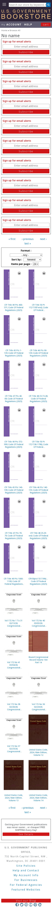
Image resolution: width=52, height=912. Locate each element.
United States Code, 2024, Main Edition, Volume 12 (38, 752)
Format (26, 250)
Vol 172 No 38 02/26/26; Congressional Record (13, 707)
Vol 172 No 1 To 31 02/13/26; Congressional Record (13, 623)
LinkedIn (40, 904)
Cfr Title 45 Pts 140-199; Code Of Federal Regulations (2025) (13, 490)
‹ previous (28, 239)
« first (12, 239)
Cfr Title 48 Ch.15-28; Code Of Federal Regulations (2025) (38, 399)
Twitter (21, 904)
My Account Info (26, 875)
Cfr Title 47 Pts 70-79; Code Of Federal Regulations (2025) (14, 536)
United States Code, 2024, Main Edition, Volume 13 (13, 798)
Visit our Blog (26, 900)
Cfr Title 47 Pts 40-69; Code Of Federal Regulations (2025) (14, 399)
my (11, 24)
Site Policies (25, 865)
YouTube (30, 904)
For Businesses (26, 880)
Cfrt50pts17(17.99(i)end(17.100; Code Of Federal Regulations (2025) (38, 581)
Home (4, 30)
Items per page (21, 264)
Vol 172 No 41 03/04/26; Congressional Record (13, 665)
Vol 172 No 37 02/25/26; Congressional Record (13, 749)
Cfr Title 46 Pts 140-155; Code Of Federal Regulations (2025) (38, 490)
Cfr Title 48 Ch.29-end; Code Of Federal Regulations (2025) (38, 536)
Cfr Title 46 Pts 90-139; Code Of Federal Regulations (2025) (38, 353)
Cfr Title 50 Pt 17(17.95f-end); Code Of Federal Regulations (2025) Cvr (38, 307)
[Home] (26, 18)
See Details (26, 834)
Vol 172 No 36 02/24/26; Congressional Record (38, 707)
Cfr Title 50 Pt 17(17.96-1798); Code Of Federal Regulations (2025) (38, 444)
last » (27, 243)
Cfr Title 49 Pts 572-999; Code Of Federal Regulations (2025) (13, 444)
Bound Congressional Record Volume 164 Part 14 (38, 660)
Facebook (17, 904)
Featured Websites (26, 889)
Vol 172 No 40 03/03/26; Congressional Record (38, 623)
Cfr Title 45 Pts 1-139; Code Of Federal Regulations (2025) (13, 353)
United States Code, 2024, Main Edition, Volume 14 (38, 798)
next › (43, 239)
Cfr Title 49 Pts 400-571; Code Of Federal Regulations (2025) (13, 307)
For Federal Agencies (26, 884)
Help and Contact (26, 870)
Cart (46, 24)
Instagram (26, 904)
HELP (28, 24)
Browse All (15, 30)
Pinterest (35, 904)
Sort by (16, 259)
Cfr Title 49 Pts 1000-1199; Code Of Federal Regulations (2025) (13, 581)
